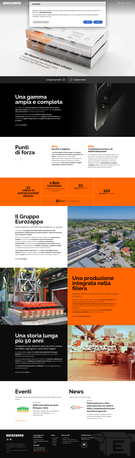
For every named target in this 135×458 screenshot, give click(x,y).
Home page (55, 437)
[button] (16, 159)
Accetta (98, 22)
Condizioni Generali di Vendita (70, 441)
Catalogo (54, 441)
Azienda (54, 439)
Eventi (53, 443)
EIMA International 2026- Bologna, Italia (46, 406)
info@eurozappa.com (42, 451)
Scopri (21, 259)
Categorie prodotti (53, 80)
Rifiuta (87, 22)
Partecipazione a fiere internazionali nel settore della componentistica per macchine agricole (101, 407)
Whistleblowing (67, 443)
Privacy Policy (9, 450)
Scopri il (21, 125)
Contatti (54, 444)
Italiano (123, 3)
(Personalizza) (21, 450)
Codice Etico (66, 437)
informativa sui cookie (46, 12)
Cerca (130, 3)
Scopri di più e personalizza (41, 22)
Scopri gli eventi (20, 420)
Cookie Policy (15, 450)
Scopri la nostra (22, 372)
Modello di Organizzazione (69, 439)
